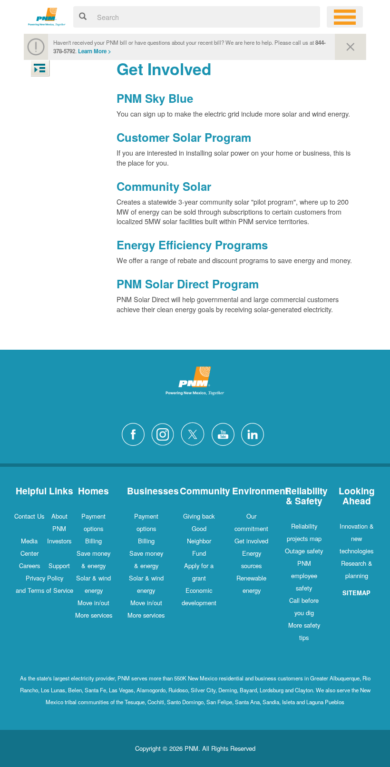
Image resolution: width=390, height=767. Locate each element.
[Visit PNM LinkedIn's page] (255, 433)
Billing (93, 540)
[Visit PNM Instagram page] (165, 433)
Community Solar (164, 186)
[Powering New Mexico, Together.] (47, 15)
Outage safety (304, 550)
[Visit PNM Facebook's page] (135, 433)
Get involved (251, 540)
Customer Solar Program (184, 137)
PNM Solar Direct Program (188, 283)
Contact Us (29, 516)
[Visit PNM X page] (195, 433)
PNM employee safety (304, 575)
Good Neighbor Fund (199, 541)
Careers (29, 565)
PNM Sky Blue (155, 98)
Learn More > (94, 51)
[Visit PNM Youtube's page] (225, 433)
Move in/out (93, 602)
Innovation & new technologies (357, 538)
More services (93, 615)
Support (59, 565)
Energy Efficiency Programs (192, 244)
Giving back (198, 516)
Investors (59, 540)
